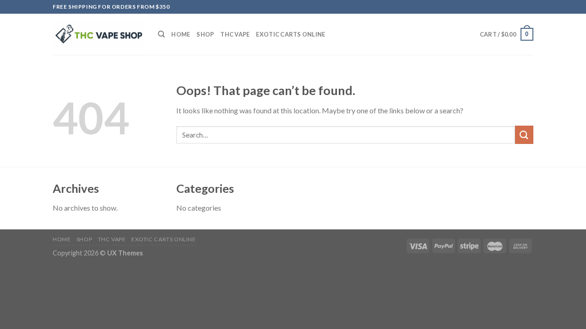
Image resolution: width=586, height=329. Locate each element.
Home (180, 34)
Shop (205, 34)
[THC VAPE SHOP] (98, 34)
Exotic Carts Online (290, 34)
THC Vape (235, 34)
